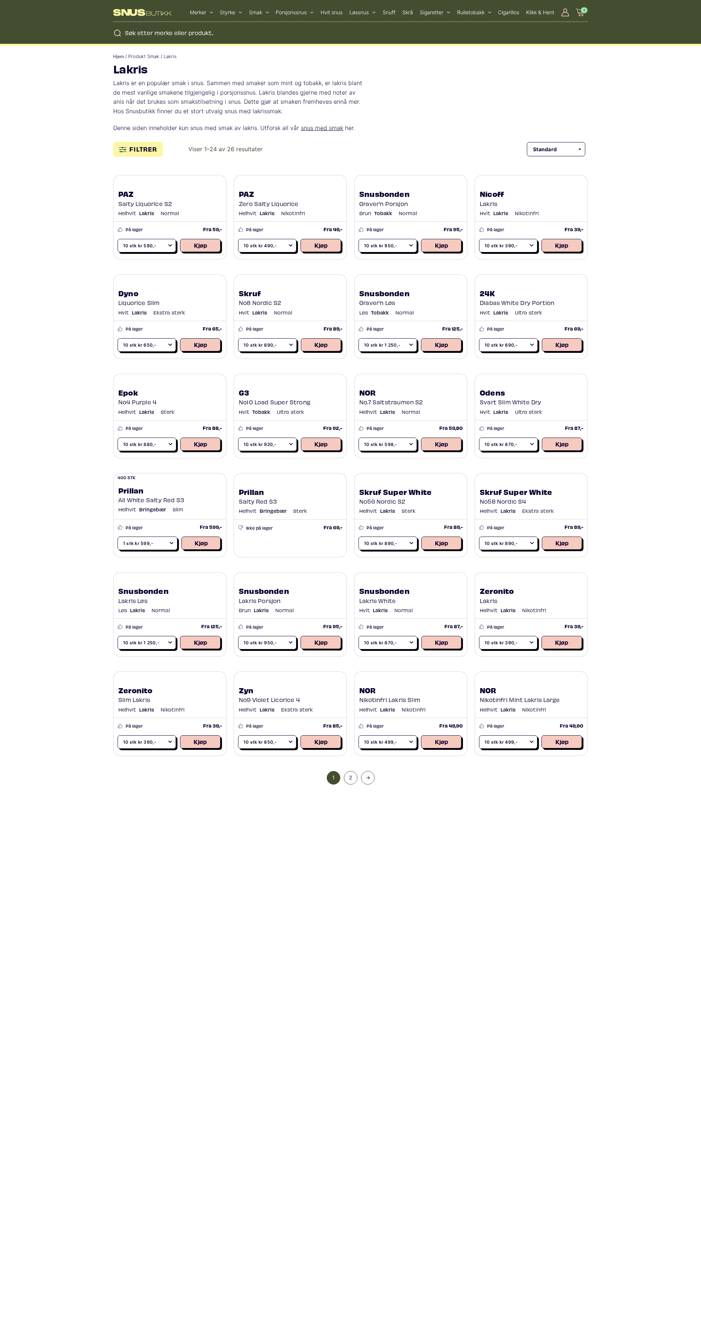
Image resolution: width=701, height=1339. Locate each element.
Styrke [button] (227, 12)
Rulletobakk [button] (470, 12)
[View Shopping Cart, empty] (580, 12)
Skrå (407, 12)
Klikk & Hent (540, 12)
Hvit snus (331, 12)
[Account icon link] (565, 12)
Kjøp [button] (200, 245)
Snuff (389, 12)
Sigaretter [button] (431, 12)
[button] (209, 12)
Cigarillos (508, 12)
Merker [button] (198, 12)
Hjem (118, 56)
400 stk (126, 477)
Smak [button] (255, 12)
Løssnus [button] (359, 12)
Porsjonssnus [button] (291, 12)
